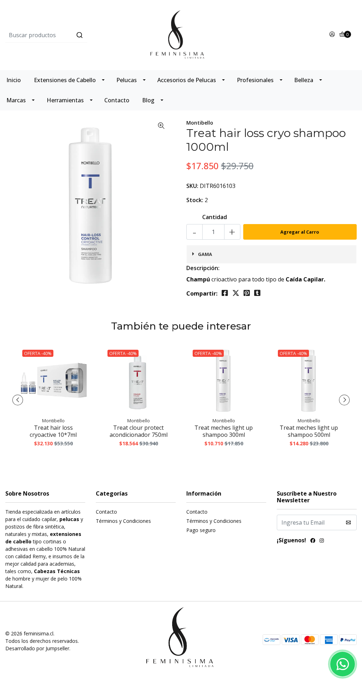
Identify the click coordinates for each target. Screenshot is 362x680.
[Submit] (79, 35)
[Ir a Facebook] (312, 541)
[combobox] (63, 35)
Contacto (116, 100)
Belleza (303, 80)
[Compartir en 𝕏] (235, 293)
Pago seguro (201, 530)
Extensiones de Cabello (65, 80)
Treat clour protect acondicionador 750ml (139, 431)
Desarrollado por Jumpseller (37, 648)
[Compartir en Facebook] (225, 293)
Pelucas (126, 80)
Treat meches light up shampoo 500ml (309, 431)
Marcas (16, 100)
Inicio (13, 80)
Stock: (194, 200)
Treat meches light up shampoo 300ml (223, 431)
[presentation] (17, 400)
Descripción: (203, 268)
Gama (205, 254)
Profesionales (255, 80)
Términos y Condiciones (123, 521)
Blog (148, 100)
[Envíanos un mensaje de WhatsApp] (342, 664)
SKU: (192, 186)
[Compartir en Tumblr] (257, 293)
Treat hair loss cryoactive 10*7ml (53, 431)
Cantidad (214, 217)
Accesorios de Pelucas (186, 80)
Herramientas (65, 100)
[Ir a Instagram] (322, 541)
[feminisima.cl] (181, 34)
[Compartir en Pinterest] (247, 293)
